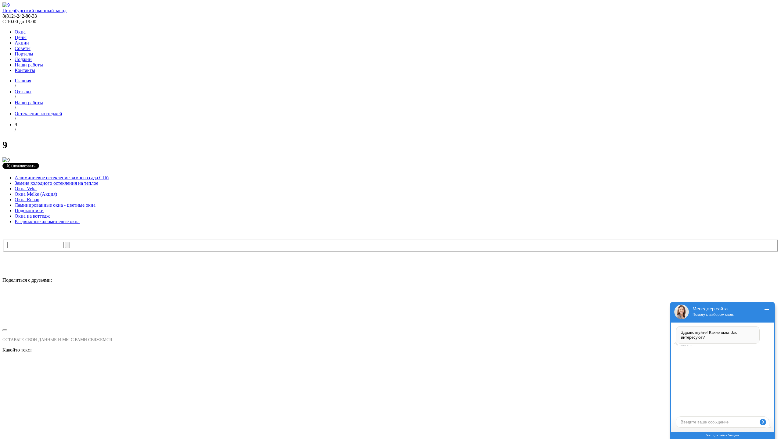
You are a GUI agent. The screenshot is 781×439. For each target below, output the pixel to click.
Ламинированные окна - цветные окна (55, 205)
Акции (22, 42)
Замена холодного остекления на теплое (56, 183)
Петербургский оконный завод (34, 10)
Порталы (24, 53)
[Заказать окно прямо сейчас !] (390, 307)
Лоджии (23, 59)
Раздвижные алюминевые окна (47, 221)
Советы (23, 48)
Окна (20, 31)
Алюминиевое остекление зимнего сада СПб (62, 177)
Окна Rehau (27, 199)
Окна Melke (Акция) (36, 194)
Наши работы (29, 64)
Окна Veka (26, 188)
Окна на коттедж (32, 216)
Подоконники (29, 210)
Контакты (25, 70)
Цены (21, 37)
